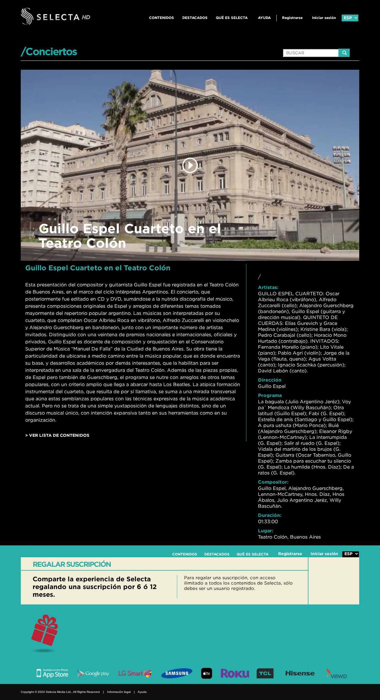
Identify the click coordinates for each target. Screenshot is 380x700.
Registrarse (292, 18)
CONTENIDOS (161, 18)
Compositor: (273, 482)
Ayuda (264, 18)
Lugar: (265, 530)
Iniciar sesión (324, 18)
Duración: (269, 515)
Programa (270, 395)
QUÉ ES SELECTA (232, 18)
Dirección (269, 379)
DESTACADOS (195, 18)
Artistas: (268, 287)
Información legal (119, 691)
